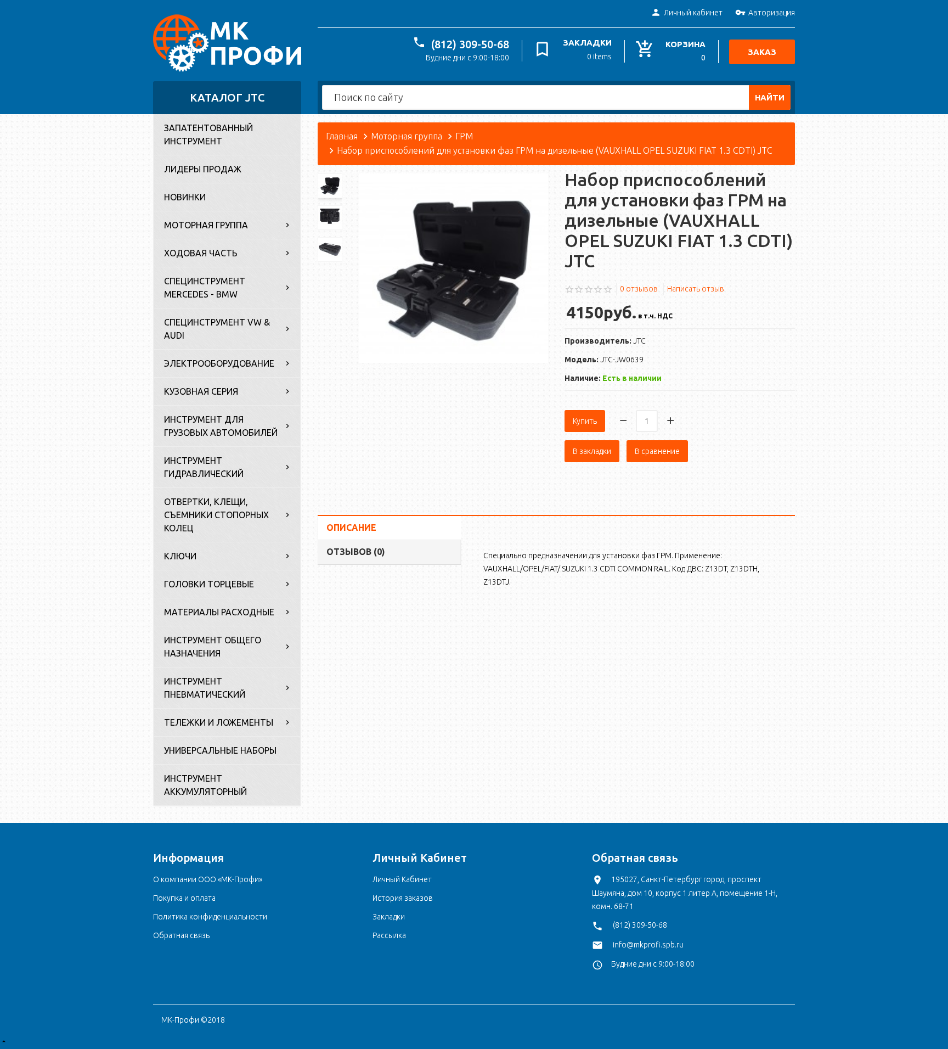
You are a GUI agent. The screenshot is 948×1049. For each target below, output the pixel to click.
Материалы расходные (219, 612)
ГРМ (464, 136)
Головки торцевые (209, 584)
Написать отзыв (695, 288)
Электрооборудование (219, 363)
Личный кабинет (693, 12)
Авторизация (771, 12)
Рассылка (389, 935)
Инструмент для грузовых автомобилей (221, 425)
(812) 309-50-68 (470, 44)
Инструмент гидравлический (204, 467)
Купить (585, 421)
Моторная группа (206, 225)
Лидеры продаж (202, 169)
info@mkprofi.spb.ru (648, 944)
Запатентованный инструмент (208, 134)
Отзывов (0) (355, 552)
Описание (351, 527)
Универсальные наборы (220, 750)
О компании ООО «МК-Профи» (207, 879)
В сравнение (657, 451)
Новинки (185, 197)
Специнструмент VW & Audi (217, 328)
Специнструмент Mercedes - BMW (204, 287)
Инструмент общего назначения (212, 646)
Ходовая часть (201, 253)
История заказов (403, 898)
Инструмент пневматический (204, 687)
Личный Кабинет (402, 879)
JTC (639, 340)
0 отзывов (639, 288)
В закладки (592, 451)
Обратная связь (181, 935)
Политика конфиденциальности (210, 916)
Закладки (389, 916)
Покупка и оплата (184, 898)
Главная (342, 136)
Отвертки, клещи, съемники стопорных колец (216, 515)
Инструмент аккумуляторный (205, 784)
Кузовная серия (201, 391)
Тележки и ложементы (218, 722)
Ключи (180, 556)
